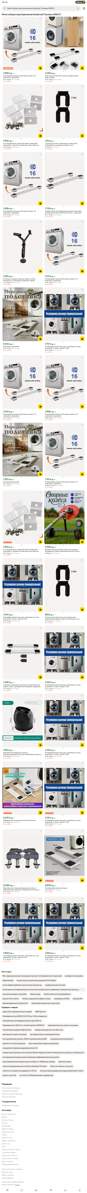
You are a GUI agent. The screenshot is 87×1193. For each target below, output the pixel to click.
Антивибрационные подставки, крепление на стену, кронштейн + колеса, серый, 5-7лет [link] (63, 347)
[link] (32, 976)
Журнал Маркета (8, 1178)
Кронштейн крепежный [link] (11, 346)
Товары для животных (9, 1155)
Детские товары (7, 1161)
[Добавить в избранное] (40, 19)
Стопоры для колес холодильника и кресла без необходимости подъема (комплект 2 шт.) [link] (61, 144)
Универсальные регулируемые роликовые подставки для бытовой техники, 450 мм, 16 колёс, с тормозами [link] (63, 212)
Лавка (36, 1190)
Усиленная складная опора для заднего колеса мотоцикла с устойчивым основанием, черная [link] (19, 279)
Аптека (4, 1135)
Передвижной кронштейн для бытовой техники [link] (19, 820)
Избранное (51, 1190)
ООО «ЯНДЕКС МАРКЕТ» (16, 1182)
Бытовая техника (7, 1120)
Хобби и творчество (9, 1141)
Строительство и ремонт (10, 1158)
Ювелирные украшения (10, 1164)
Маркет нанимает (8, 1175)
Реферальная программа (10, 1105)
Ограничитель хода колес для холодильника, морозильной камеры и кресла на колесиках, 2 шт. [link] (62, 618)
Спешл (21, 1190)
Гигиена (4, 1123)
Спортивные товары (9, 1152)
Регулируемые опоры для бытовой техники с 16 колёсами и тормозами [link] (19, 76)
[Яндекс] (17, 1185)
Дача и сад (5, 1144)
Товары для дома (8, 1132)
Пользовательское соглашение (12, 1169)
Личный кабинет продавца (11, 1088)
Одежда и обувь (7, 1129)
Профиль (79, 1190)
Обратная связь (7, 1172)
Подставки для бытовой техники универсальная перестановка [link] (61, 76)
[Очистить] (78, 8)
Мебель (4, 1117)
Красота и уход (7, 1138)
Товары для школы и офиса (11, 1149)
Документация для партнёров (12, 1094)
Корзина (65, 1190)
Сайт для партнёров (9, 1097)
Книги (4, 1147)
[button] (83, 8)
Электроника (6, 1126)
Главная (7, 1190)
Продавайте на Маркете (10, 1091)
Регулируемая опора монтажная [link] (56, 888)
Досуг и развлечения (9, 1114)
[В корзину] (40, 68)
